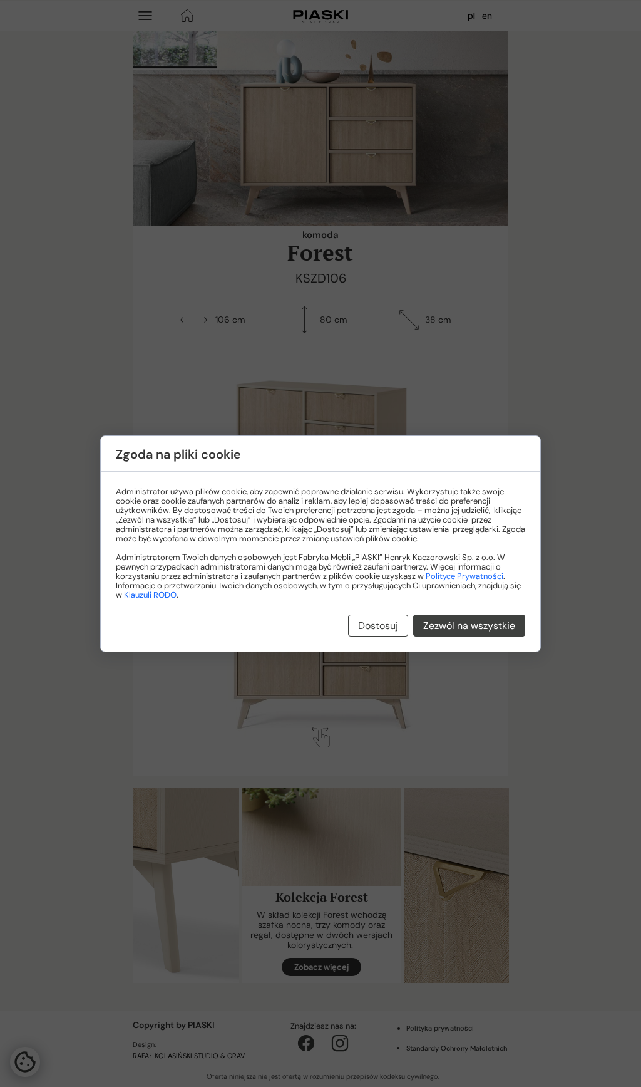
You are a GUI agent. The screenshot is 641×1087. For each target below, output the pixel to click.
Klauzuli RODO (150, 595)
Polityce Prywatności (464, 576)
